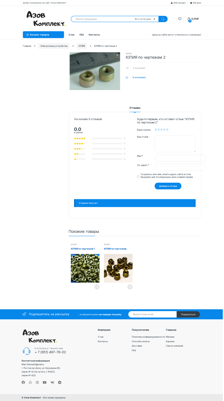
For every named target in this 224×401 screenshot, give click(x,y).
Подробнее (97, 286)
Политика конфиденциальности (148, 336)
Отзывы (134, 107)
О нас (72, 34)
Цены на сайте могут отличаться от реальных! (176, 34)
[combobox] (101, 19)
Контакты (94, 34)
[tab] (134, 109)
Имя (140, 156)
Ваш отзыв (142, 136)
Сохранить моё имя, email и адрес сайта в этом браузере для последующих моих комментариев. (167, 175)
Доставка (137, 345)
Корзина (170, 341)
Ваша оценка (144, 129)
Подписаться (188, 314)
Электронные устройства (54, 46)
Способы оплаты (140, 341)
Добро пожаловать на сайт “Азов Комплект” (44, 3)
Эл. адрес (143, 165)
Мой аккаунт (180, 3)
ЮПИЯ (82, 46)
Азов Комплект (32, 397)
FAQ (82, 34)
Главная (27, 46)
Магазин (197, 3)
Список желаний (174, 345)
